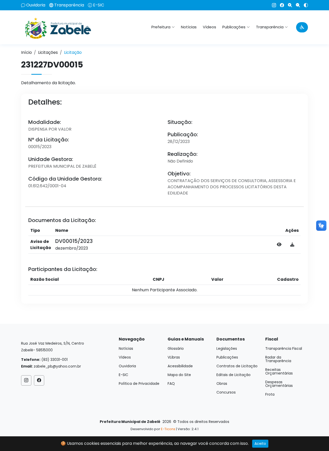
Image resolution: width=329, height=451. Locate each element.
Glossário (176, 348)
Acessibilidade (180, 366)
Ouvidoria (35, 5)
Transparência (69, 5)
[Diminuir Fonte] (296, 5)
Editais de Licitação (233, 375)
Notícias (189, 27)
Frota (270, 394)
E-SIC (98, 5)
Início (26, 52)
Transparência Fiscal (283, 348)
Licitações (48, 52)
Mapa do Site (179, 375)
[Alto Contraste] (304, 5)
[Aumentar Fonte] (288, 5)
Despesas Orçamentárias (279, 383)
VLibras (174, 357)
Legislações (226, 348)
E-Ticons (168, 429)
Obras (221, 383)
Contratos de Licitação (237, 366)
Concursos (226, 392)
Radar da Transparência (278, 359)
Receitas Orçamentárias (279, 371)
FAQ (171, 383)
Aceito (260, 443)
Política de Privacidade (139, 383)
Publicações (227, 357)
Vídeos (209, 27)
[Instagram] (272, 5)
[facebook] (280, 5)
